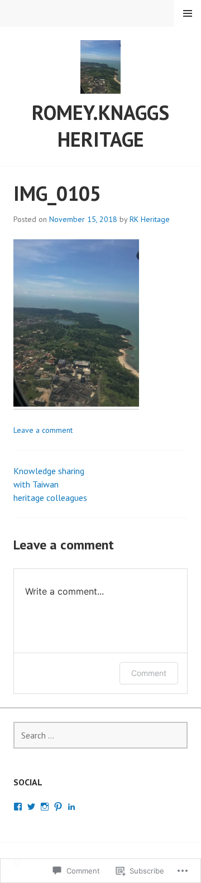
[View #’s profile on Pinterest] (58, 806)
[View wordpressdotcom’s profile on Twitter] (31, 806)
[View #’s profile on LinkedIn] (71, 806)
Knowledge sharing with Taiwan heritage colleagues (50, 484)
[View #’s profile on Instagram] (44, 806)
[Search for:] (100, 735)
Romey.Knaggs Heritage (100, 125)
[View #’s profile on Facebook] (17, 806)
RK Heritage (150, 219)
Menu (187, 13)
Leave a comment (43, 430)
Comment (148, 673)
